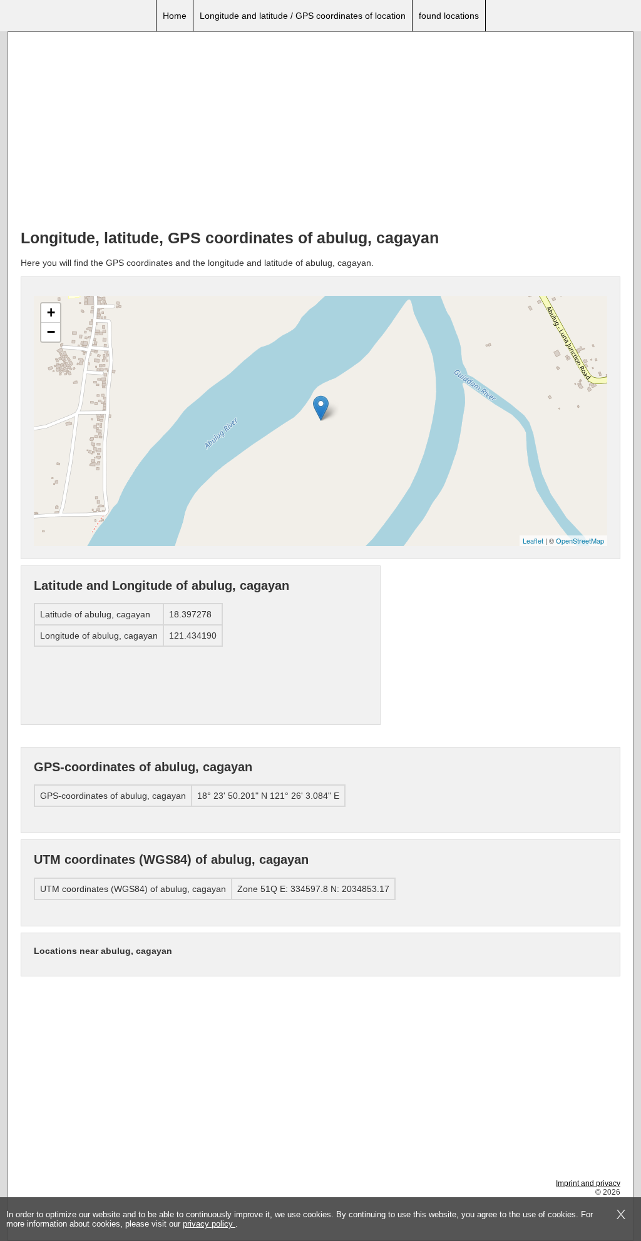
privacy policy (209, 1223)
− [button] (51, 332)
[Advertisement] (320, 132)
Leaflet (533, 540)
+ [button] (51, 312)
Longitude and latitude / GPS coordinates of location (303, 16)
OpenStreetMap (580, 540)
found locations (449, 16)
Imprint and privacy (588, 1183)
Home (175, 16)
